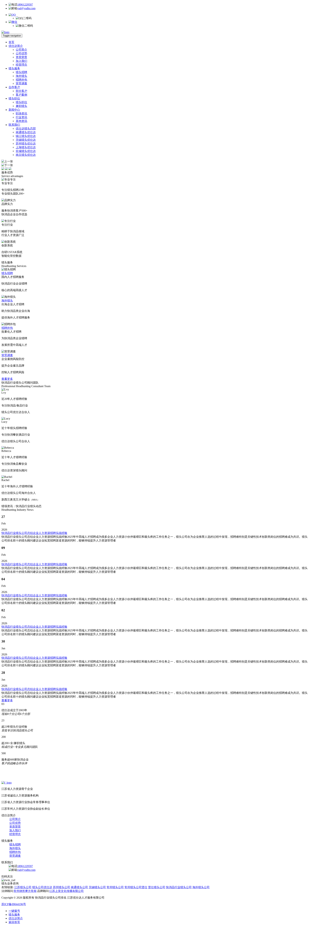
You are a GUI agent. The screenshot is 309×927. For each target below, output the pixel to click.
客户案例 (21, 94)
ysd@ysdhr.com (26, 8)
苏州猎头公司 (61, 887)
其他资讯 (21, 120)
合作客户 (14, 87)
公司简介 (21, 49)
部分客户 (21, 90)
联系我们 (14, 124)
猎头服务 (14, 68)
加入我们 (21, 60)
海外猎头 (21, 75)
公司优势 (21, 53)
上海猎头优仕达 (26, 147)
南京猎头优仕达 (26, 154)
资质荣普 (21, 57)
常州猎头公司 (115, 887)
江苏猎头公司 (22, 887)
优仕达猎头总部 (26, 128)
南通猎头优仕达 (26, 132)
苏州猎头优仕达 (26, 143)
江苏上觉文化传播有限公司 (66, 890)
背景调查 (21, 83)
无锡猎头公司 (97, 887)
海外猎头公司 (201, 887)
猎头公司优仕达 (42, 887)
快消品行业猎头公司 (179, 887)
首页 (11, 42)
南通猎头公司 (79, 887)
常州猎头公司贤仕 (135, 887)
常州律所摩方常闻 (25, 890)
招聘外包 (21, 79)
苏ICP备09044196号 (13, 904)
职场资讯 (21, 113)
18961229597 (25, 4)
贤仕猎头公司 (156, 887)
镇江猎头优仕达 (26, 136)
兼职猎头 (21, 105)
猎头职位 (14, 98)
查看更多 (7, 378)
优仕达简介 (16, 45)
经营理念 (21, 64)
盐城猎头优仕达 (26, 151)
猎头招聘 (21, 72)
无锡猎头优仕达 (26, 139)
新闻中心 (14, 109)
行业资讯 (21, 117)
